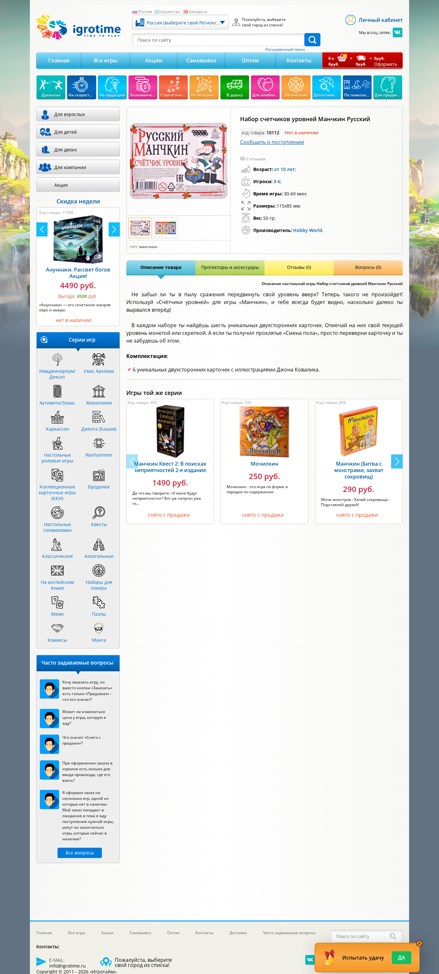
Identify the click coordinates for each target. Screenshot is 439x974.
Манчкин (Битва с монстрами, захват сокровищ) (358, 470)
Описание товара (160, 267)
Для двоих (65, 150)
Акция (61, 185)
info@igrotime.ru (67, 966)
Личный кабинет (381, 19)
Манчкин (148, 247)
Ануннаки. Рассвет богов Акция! (78, 272)
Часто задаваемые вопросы (289, 932)
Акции (153, 60)
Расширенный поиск (285, 49)
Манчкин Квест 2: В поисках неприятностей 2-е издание (170, 466)
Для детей (65, 132)
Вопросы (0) (368, 267)
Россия (145, 11)
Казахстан (170, 11)
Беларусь (198, 11)
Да (401, 957)
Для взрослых (69, 114)
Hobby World (307, 230)
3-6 (276, 181)
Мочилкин (264, 463)
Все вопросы (80, 853)
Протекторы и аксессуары (230, 267)
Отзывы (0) (299, 267)
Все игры (105, 60)
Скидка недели (78, 201)
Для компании (70, 167)
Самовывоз (201, 60)
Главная (58, 60)
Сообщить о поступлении (272, 142)
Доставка (238, 932)
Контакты (299, 60)
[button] (397, 461)
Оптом (250, 60)
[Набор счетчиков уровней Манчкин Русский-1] (178, 161)
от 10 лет (284, 169)
